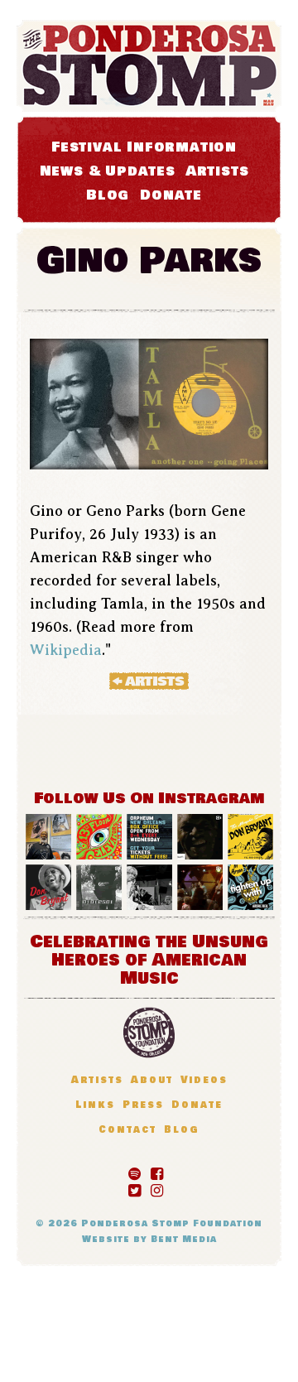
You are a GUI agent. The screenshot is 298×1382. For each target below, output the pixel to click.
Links (95, 1105)
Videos (204, 1080)
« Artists (149, 681)
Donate (171, 195)
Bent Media (184, 1239)
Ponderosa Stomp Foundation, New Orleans (149, 1032)
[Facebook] (157, 1171)
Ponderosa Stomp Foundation (171, 1223)
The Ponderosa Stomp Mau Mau (149, 66)
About (152, 1080)
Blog (107, 195)
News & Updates (107, 171)
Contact (127, 1130)
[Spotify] (134, 1171)
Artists (217, 171)
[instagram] (157, 1187)
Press (143, 1105)
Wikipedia (66, 650)
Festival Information (144, 147)
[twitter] (134, 1187)
